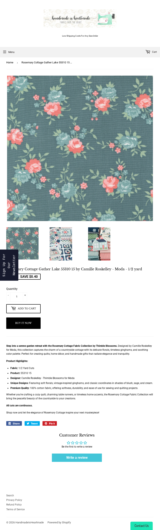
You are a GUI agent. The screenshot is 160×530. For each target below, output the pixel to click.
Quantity (12, 288)
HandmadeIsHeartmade (29, 522)
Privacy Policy (14, 500)
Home (9, 62)
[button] (9, 265)
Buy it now (23, 323)
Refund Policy (14, 504)
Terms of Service (15, 509)
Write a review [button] (77, 458)
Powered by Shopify (59, 522)
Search (10, 495)
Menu (11, 52)
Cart (154, 51)
